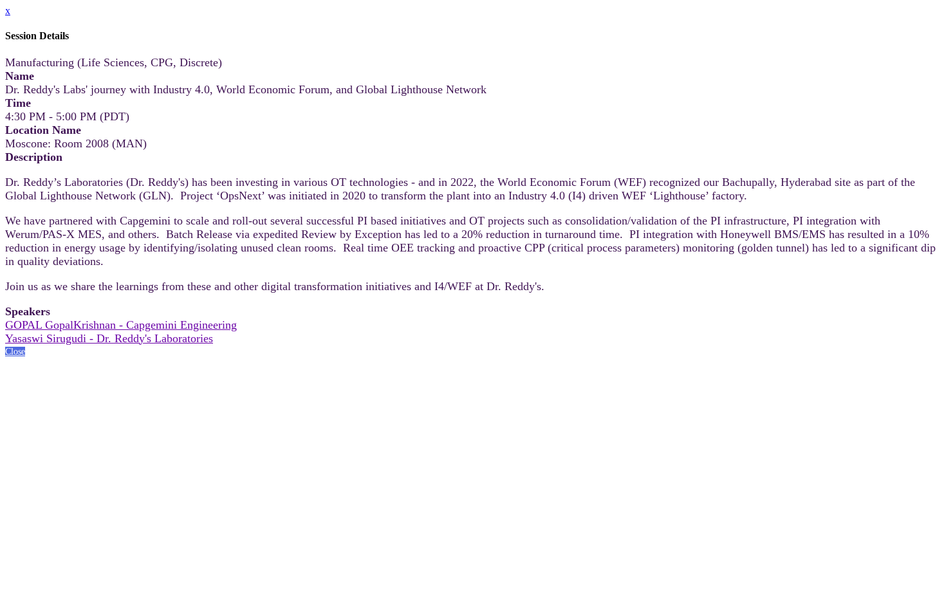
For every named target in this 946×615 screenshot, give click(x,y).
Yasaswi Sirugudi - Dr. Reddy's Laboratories (109, 338)
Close (15, 351)
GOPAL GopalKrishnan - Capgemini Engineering (121, 324)
